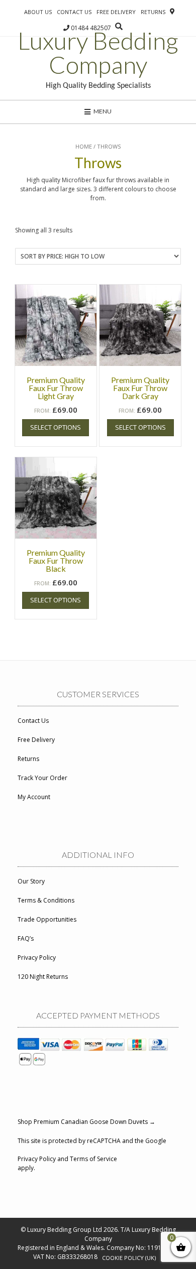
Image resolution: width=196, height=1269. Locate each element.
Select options (55, 427)
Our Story (31, 881)
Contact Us (33, 720)
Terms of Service (93, 1159)
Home (83, 146)
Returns (153, 12)
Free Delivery (116, 12)
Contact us (74, 12)
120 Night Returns (43, 976)
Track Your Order (42, 778)
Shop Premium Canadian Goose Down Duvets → (86, 1121)
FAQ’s (26, 938)
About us (38, 12)
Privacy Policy (37, 957)
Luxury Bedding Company (98, 53)
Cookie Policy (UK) (129, 1257)
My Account (34, 797)
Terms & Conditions (46, 900)
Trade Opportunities (47, 919)
